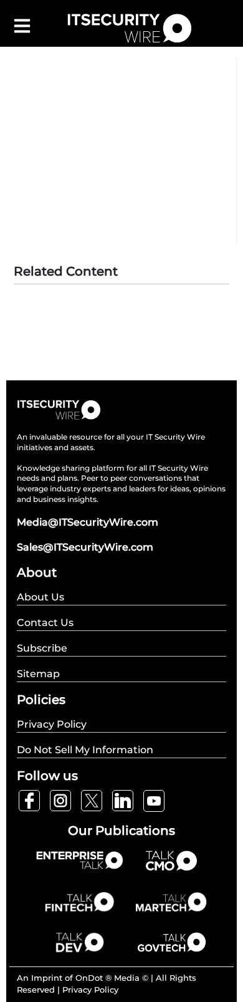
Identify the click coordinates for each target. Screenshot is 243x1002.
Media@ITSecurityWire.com (87, 522)
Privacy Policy (90, 990)
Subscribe (42, 648)
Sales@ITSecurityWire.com (85, 547)
